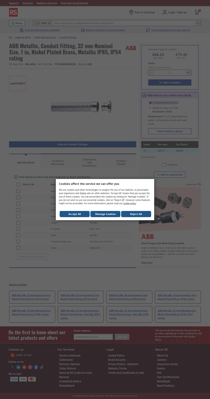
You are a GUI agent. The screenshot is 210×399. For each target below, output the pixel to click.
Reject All (136, 214)
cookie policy (129, 203)
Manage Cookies (105, 214)
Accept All (74, 214)
